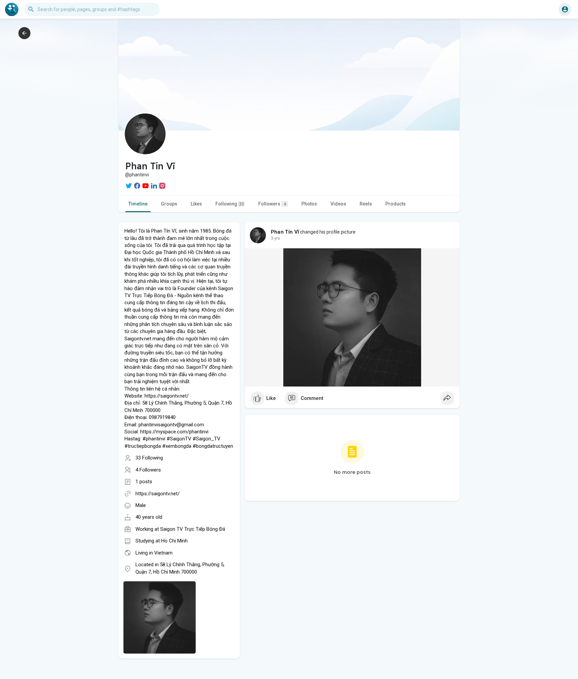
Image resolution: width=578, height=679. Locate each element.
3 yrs (275, 238)
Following (229, 203)
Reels (366, 203)
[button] (565, 9)
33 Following (149, 458)
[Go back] (24, 33)
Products (395, 203)
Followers (272, 203)
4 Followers (148, 470)
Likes (196, 203)
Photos (309, 203)
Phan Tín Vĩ (285, 232)
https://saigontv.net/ (157, 494)
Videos (338, 203)
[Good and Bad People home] (11, 9)
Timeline (138, 203)
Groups (169, 203)
